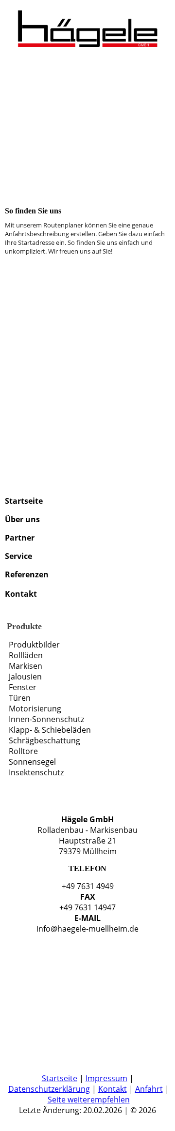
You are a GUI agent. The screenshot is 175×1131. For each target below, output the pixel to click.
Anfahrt (149, 1089)
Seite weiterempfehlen (89, 1099)
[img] (87, 24)
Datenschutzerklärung (49, 1089)
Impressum (106, 1078)
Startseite (59, 1078)
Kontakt (112, 1089)
